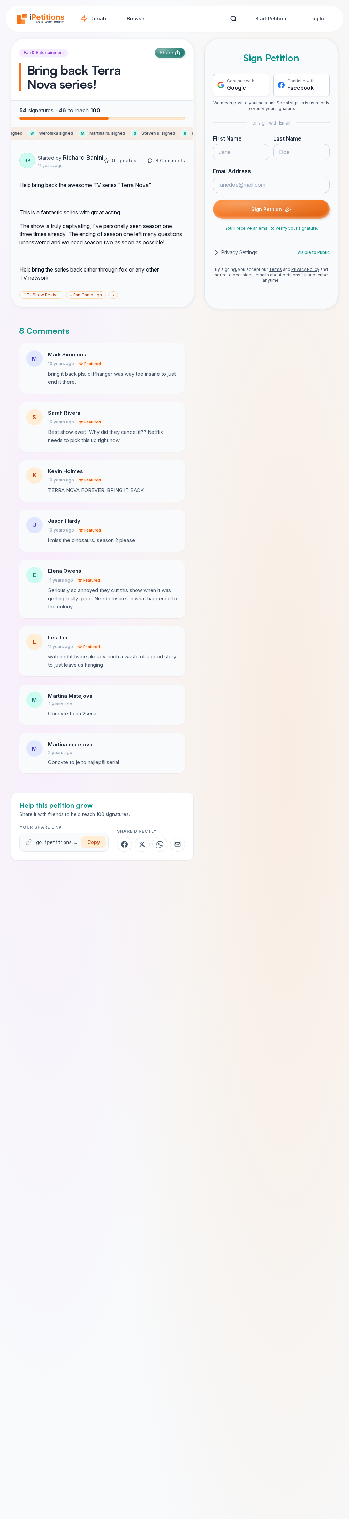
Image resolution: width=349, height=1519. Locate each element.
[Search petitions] (233, 19)
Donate (99, 18)
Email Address (232, 171)
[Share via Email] (177, 844)
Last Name (287, 138)
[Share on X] (142, 844)
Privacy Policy (305, 269)
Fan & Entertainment (44, 52)
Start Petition (270, 18)
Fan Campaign (86, 294)
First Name (227, 138)
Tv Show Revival (41, 294)
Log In (316, 18)
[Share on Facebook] (124, 844)
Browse (136, 18)
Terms (275, 269)
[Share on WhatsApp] (159, 844)
